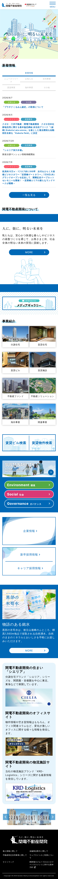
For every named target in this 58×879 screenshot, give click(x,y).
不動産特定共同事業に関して (15, 855)
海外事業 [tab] (29, 87)
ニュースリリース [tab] (11, 80)
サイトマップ (8, 862)
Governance (24, 504)
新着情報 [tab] (29, 73)
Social (15, 494)
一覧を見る (29, 195)
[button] (52, 816)
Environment (21, 485)
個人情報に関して (10, 851)
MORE (29, 252)
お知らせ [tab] (29, 79)
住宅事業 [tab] (47, 79)
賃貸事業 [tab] (11, 87)
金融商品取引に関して (39, 851)
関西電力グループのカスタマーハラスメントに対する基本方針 (42, 864)
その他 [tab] (47, 87)
